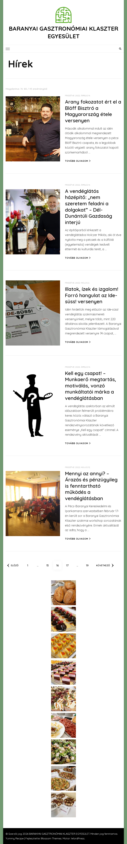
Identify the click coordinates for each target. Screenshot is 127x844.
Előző (15, 565)
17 (68, 565)
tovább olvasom (76, 160)
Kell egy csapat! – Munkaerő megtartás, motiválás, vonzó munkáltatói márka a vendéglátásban (90, 385)
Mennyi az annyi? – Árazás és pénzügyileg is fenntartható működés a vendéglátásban (91, 485)
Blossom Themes (51, 838)
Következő (103, 565)
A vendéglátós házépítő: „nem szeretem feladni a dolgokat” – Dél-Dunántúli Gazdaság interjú (88, 206)
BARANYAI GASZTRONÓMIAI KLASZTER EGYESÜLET (63, 32)
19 (88, 565)
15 (49, 565)
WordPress (78, 838)
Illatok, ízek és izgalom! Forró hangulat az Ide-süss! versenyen (91, 295)
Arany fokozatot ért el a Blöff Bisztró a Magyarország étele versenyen (93, 111)
